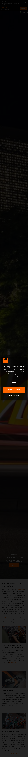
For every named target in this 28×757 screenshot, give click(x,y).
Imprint (16, 376)
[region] (14, 378)
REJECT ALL (14, 383)
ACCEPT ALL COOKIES (14, 389)
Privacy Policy (12, 376)
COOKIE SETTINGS (14, 396)
